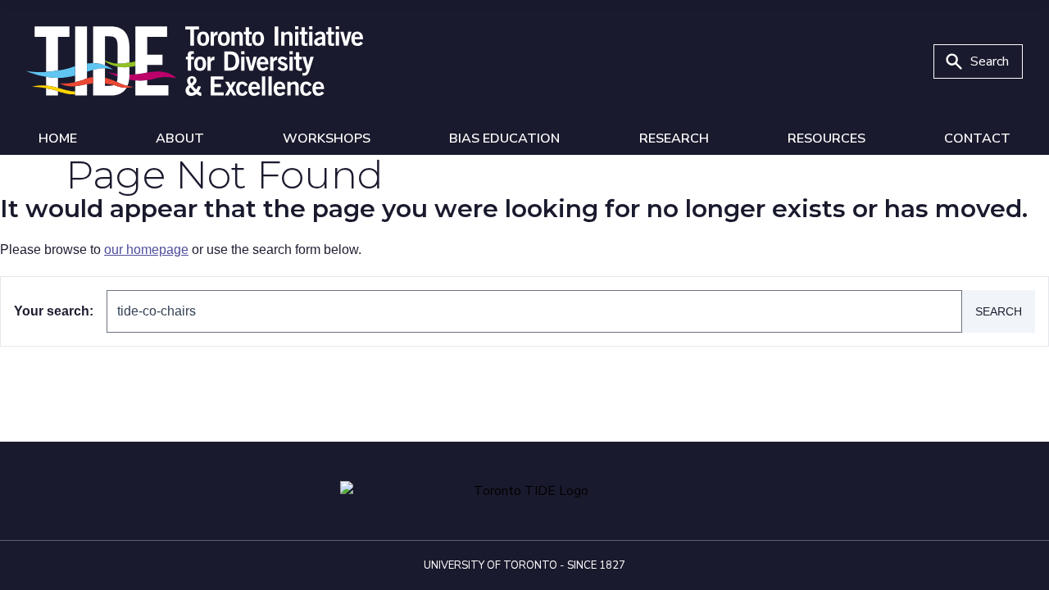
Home (58, 138)
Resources (826, 138)
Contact (977, 138)
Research (674, 138)
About (180, 138)
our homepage (146, 249)
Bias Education (504, 138)
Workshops (326, 138)
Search (998, 311)
